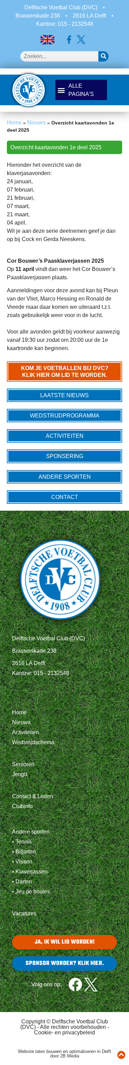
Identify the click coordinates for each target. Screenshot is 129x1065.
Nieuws (36, 123)
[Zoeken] (103, 56)
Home (14, 123)
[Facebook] (75, 984)
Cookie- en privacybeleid (64, 1032)
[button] (81, 90)
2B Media (69, 1055)
